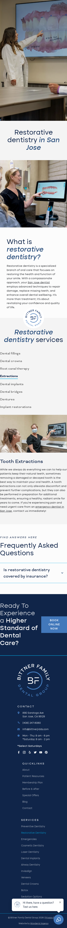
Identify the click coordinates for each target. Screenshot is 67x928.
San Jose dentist (39, 282)
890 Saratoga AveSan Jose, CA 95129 (34, 715)
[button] (33, 573)
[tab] (10, 353)
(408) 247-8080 (32, 723)
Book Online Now (54, 624)
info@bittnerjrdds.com (36, 729)
